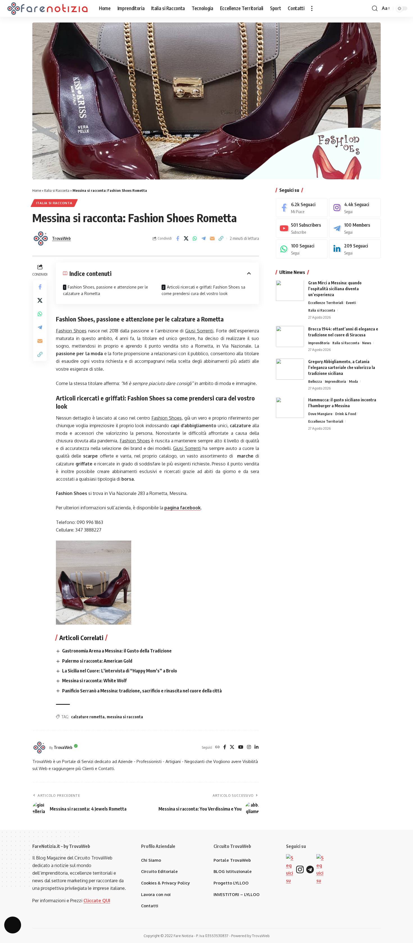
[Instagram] (248, 747)
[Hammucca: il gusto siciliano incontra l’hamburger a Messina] (290, 407)
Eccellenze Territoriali (325, 303)
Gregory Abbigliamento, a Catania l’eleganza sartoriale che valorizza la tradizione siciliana (341, 367)
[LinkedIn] (256, 747)
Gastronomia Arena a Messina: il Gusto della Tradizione (117, 651)
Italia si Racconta (56, 190)
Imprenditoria (319, 343)
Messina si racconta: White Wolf (94, 680)
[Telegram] (355, 228)
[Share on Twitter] (186, 238)
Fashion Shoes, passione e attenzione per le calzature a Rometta (105, 290)
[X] (232, 747)
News (366, 343)
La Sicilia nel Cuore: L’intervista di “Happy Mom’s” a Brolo (119, 671)
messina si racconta (125, 716)
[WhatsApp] (302, 249)
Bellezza (315, 381)
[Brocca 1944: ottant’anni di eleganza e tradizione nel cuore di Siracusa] (290, 336)
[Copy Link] (221, 238)
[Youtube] (302, 228)
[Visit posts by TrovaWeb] (40, 238)
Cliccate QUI (96, 900)
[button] (312, 8)
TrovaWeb (61, 238)
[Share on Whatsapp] (195, 238)
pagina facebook (182, 507)
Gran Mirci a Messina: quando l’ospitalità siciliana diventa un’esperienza (335, 289)
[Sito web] (217, 747)
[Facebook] (225, 747)
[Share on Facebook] (177, 238)
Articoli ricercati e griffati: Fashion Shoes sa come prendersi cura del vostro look (203, 290)
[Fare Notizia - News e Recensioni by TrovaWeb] (48, 8)
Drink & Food (345, 414)
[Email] (212, 238)
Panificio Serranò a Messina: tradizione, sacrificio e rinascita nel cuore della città (142, 691)
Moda (353, 381)
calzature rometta (88, 716)
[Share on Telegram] (204, 238)
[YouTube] (241, 747)
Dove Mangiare (320, 414)
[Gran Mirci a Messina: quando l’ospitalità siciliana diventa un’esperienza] (290, 290)
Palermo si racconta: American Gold (97, 661)
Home (36, 190)
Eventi (351, 303)
